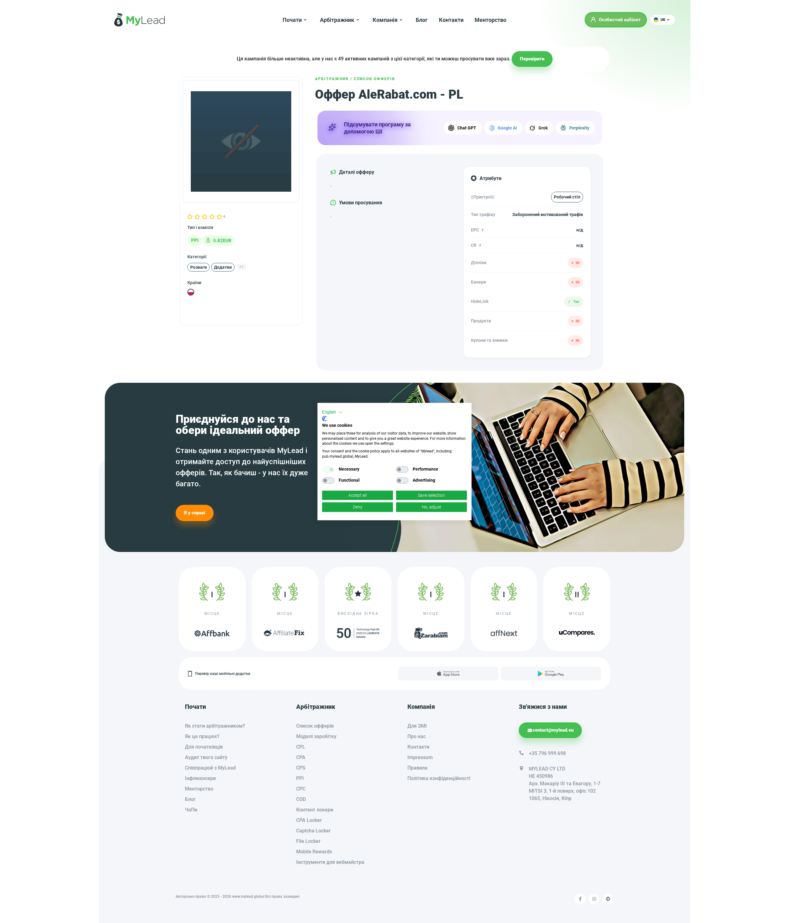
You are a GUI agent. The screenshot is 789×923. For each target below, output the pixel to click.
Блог (422, 20)
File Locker (308, 841)
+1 (241, 267)
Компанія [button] (385, 20)
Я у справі (194, 513)
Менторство (490, 20)
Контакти (451, 20)
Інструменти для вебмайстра (330, 862)
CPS (300, 768)
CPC (300, 789)
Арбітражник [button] (337, 20)
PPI (300, 778)
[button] (663, 20)
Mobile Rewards (314, 852)
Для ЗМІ (417, 726)
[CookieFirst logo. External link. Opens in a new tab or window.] (324, 418)
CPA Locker (309, 820)
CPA (300, 757)
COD (301, 799)
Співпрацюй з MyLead (210, 768)
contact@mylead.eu (553, 730)
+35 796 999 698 (547, 753)
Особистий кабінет (620, 19)
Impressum (420, 757)
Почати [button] (292, 20)
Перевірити (532, 59)
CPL (300, 747)
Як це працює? (202, 736)
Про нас (416, 736)
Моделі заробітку (316, 736)
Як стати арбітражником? (215, 726)
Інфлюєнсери (200, 778)
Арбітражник (332, 79)
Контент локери (314, 810)
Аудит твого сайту (206, 757)
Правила (417, 768)
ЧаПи (191, 810)
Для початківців (204, 747)
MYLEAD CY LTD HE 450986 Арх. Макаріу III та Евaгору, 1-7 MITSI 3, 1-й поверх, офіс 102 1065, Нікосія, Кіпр (564, 783)
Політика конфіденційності (438, 778)
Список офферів (374, 79)
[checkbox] (328, 469)
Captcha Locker (313, 831)
